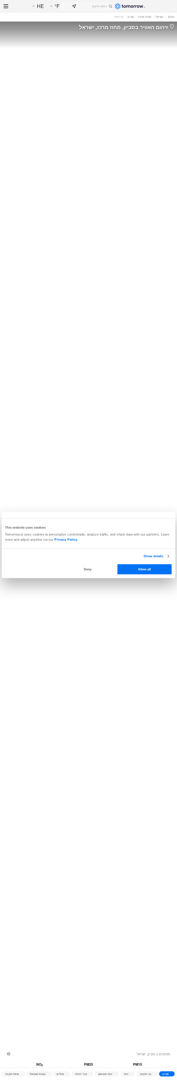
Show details (153, 556)
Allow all (144, 569)
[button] (88, 6)
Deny (88, 569)
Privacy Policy (65, 539)
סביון (131, 16)
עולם (171, 16)
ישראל (160, 16)
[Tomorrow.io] (130, 6)
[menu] (6, 6)
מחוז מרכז (144, 16)
